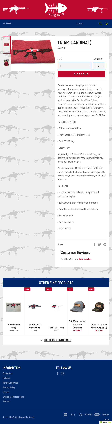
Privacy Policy (9, 387)
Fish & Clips (13, 417)
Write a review (85, 259)
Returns (6, 377)
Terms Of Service (10, 382)
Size (60, 58)
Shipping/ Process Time (13, 396)
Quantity (97, 58)
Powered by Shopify (26, 417)
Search (6, 392)
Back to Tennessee (57, 340)
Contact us (8, 373)
